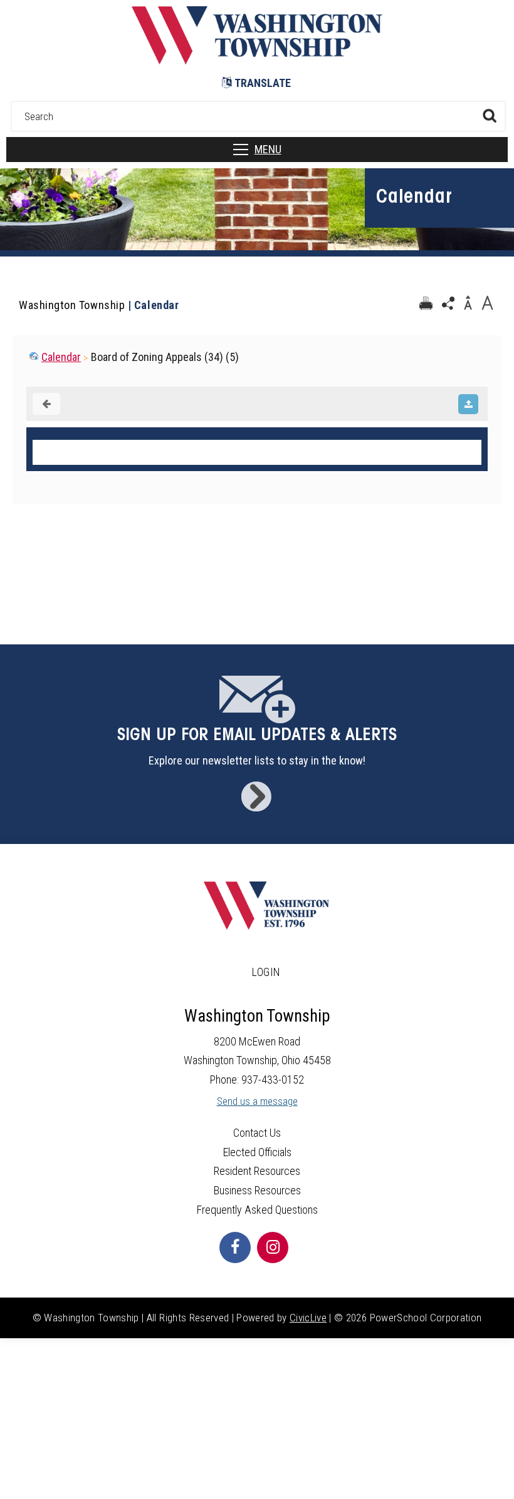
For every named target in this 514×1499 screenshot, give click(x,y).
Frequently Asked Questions (257, 1209)
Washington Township (72, 305)
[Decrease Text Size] (467, 303)
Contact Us (257, 1132)
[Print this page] (425, 303)
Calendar (61, 356)
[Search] (489, 115)
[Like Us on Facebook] (235, 1247)
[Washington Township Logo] (257, 60)
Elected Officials (257, 1152)
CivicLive (308, 1317)
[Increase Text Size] (487, 303)
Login (266, 971)
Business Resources (257, 1190)
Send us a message (257, 1101)
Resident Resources (257, 1170)
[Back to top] (492, 1470)
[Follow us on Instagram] (272, 1247)
